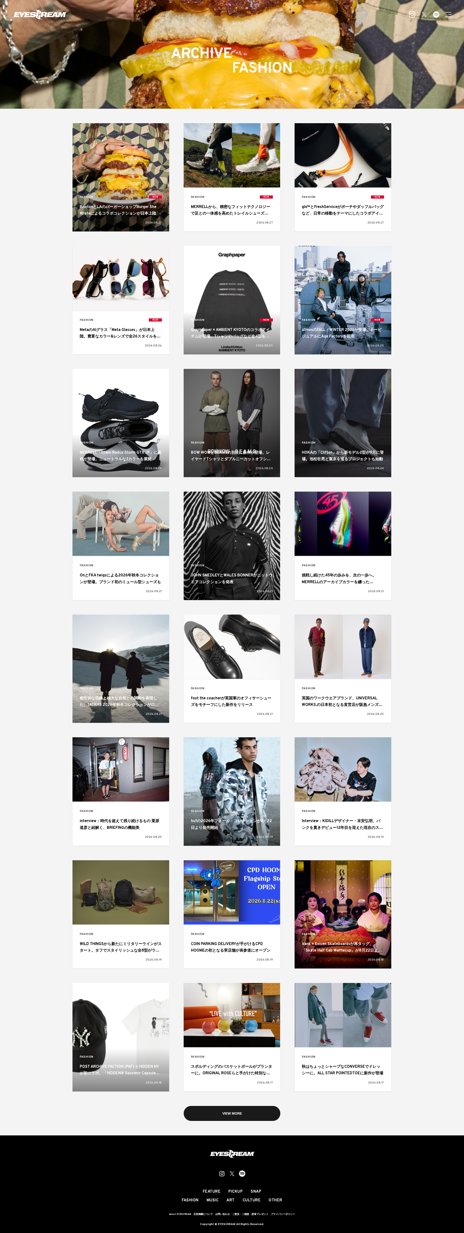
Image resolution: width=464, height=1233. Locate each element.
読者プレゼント (260, 1214)
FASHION (86, 197)
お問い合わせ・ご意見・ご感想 (232, 1214)
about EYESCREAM (180, 1214)
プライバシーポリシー (283, 1214)
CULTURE (252, 1200)
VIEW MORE (232, 1113)
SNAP (256, 1191)
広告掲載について (203, 1214)
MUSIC (213, 1200)
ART (230, 1200)
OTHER (275, 1200)
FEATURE (212, 1191)
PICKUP (235, 1191)
